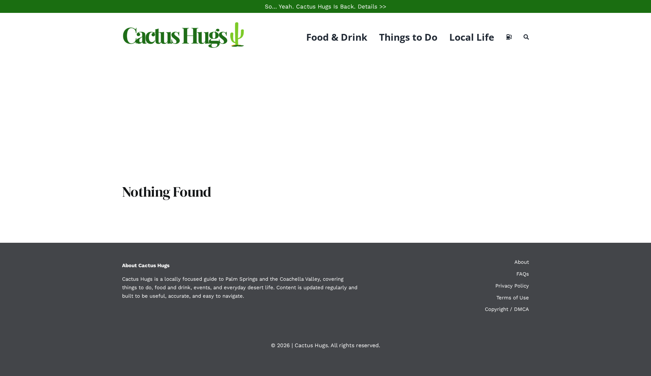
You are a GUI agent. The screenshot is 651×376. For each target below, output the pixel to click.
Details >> (372, 6)
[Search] (526, 37)
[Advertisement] (325, 111)
